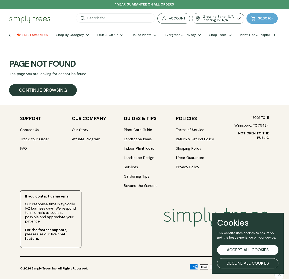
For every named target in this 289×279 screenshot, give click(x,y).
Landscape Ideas (138, 139)
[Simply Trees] (29, 18)
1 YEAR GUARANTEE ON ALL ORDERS (144, 4)
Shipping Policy (188, 148)
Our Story (80, 129)
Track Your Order (34, 139)
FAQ (23, 148)
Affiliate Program (86, 139)
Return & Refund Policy (195, 139)
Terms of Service (190, 129)
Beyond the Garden (140, 185)
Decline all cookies (248, 263)
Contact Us (29, 129)
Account (177, 18)
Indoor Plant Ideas (139, 148)
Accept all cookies (248, 250)
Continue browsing (43, 90)
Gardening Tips (136, 176)
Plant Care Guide (138, 129)
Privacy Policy (187, 167)
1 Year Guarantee (190, 157)
